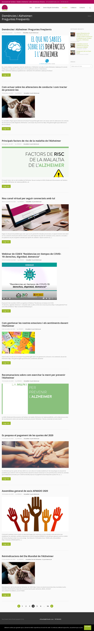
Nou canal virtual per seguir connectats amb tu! (28, 198)
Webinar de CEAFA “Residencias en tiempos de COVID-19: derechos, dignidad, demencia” (31, 255)
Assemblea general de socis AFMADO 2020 (25, 490)
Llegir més (6, 75)
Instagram (86, 2)
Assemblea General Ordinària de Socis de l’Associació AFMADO (82, 45)
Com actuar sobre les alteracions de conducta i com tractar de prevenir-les (34, 88)
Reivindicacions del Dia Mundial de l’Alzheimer (27, 556)
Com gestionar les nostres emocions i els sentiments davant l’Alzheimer (35, 324)
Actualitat (25, 33)
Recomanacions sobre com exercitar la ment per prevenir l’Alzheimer (33, 376)
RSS (90, 2)
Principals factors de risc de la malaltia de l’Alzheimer (31, 140)
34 (48, 606)
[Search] (90, 7)
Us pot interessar (33, 33)
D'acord (87, 626)
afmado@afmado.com (53, 2)
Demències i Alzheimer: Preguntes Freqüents (26, 29)
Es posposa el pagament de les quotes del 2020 (27, 435)
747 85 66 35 (64, 2)
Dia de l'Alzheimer (36, 559)
